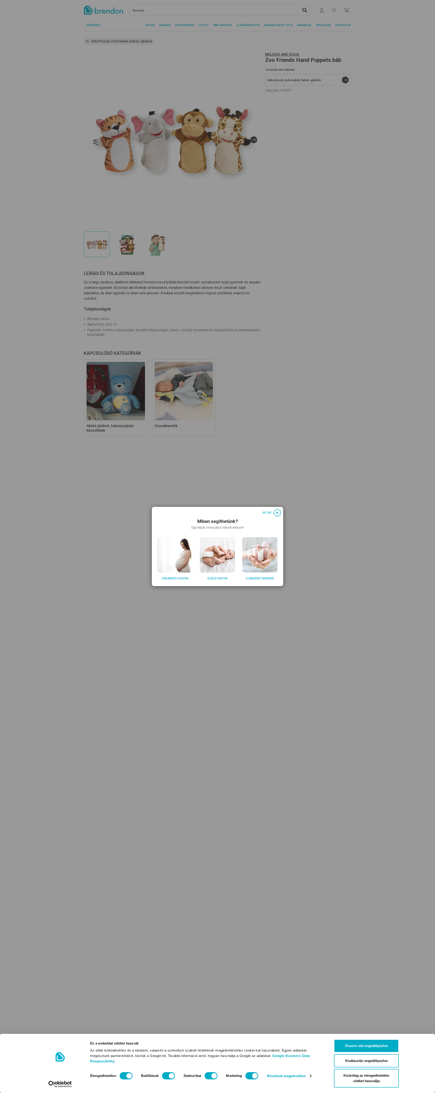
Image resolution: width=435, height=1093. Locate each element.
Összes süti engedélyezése (366, 1046)
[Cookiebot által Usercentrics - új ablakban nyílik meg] (60, 1084)
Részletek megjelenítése (286, 1076)
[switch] (168, 1075)
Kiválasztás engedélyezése (366, 1061)
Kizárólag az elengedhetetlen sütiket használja (366, 1078)
